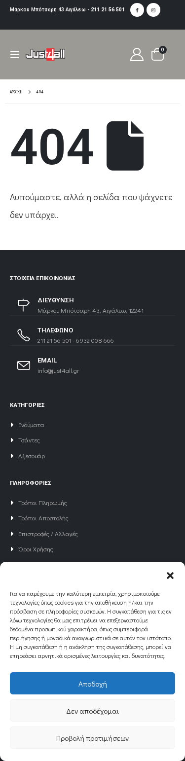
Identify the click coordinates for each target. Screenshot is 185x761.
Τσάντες (29, 439)
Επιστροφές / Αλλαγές (48, 533)
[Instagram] (153, 10)
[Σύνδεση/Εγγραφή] (137, 54)
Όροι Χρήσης (35, 548)
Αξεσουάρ (31, 455)
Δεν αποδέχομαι (92, 711)
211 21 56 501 (108, 9)
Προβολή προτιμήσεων (92, 738)
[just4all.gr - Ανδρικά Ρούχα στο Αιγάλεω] (45, 54)
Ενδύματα (31, 424)
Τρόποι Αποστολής (43, 517)
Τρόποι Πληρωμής (42, 502)
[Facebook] (137, 10)
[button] (170, 574)
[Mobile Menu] (18, 54)
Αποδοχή (92, 684)
